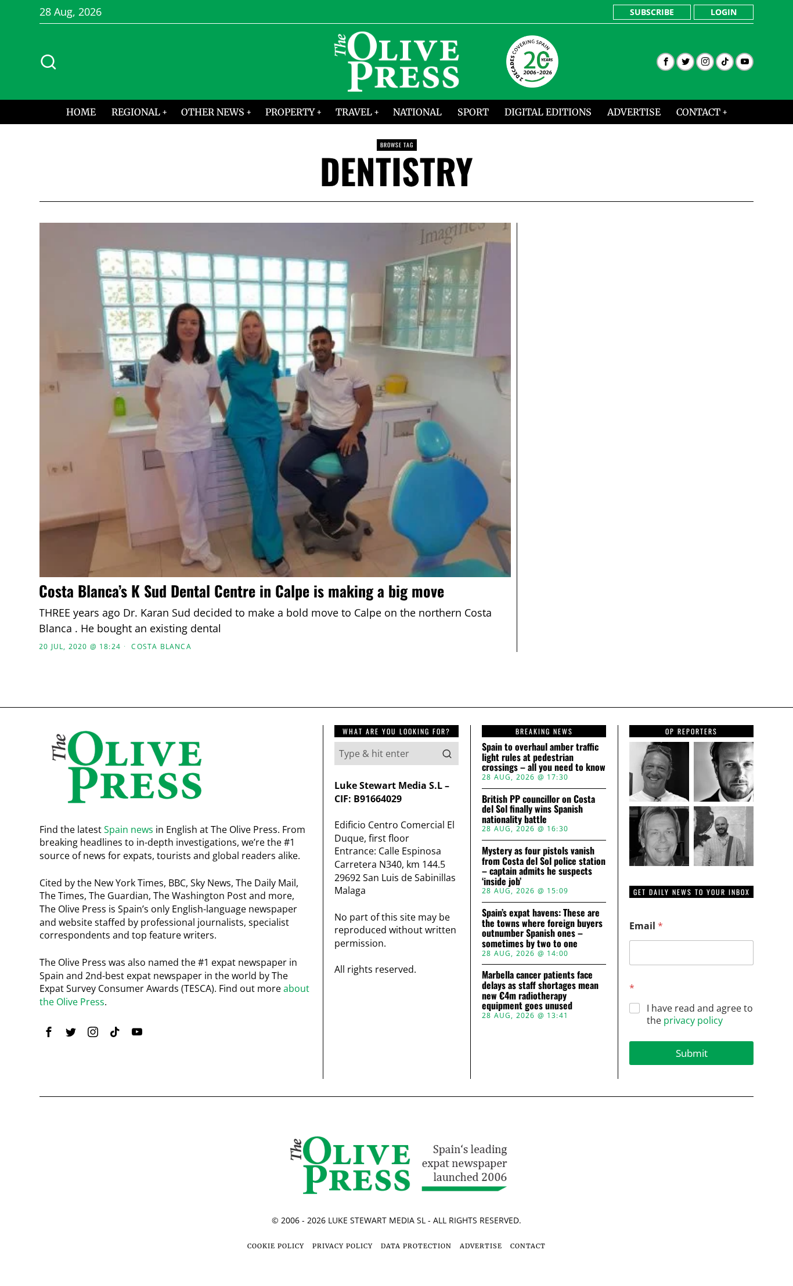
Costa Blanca (161, 646)
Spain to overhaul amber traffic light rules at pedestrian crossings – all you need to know (543, 757)
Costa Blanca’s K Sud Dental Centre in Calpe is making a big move (241, 591)
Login (724, 11)
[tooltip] (666, 62)
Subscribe (652, 11)
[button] (447, 753)
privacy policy (693, 1020)
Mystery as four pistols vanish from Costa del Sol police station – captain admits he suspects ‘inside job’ (543, 866)
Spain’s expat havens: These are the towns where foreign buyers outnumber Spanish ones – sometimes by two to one (542, 928)
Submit (692, 1053)
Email (646, 926)
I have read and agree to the (700, 1014)
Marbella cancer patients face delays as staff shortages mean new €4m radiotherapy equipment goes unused (540, 990)
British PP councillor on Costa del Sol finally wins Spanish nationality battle (538, 809)
